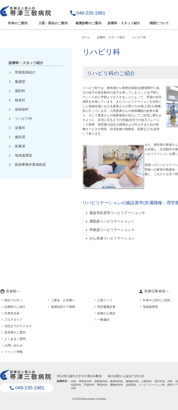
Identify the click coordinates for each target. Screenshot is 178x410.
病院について (159, 23)
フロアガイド (13, 319)
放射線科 (19, 109)
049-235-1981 (87, 13)
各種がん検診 (106, 313)
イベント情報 (13, 351)
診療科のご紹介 (15, 306)
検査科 (17, 100)
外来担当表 (12, 313)
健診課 (17, 137)
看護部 (17, 82)
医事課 (17, 146)
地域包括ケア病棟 (63, 306)
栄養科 (17, 128)
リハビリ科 (21, 118)
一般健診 (103, 319)
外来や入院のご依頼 (156, 300)
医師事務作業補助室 (28, 164)
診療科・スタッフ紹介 (124, 23)
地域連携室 (21, 155)
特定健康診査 (106, 306)
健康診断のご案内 (89, 23)
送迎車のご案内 (15, 332)
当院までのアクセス (18, 326)
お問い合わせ (13, 345)
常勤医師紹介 (22, 72)
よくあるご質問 (15, 338)
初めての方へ (13, 300)
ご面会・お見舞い (63, 300)
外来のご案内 (18, 23)
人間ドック (104, 300)
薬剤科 (17, 91)
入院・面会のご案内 (53, 23)
